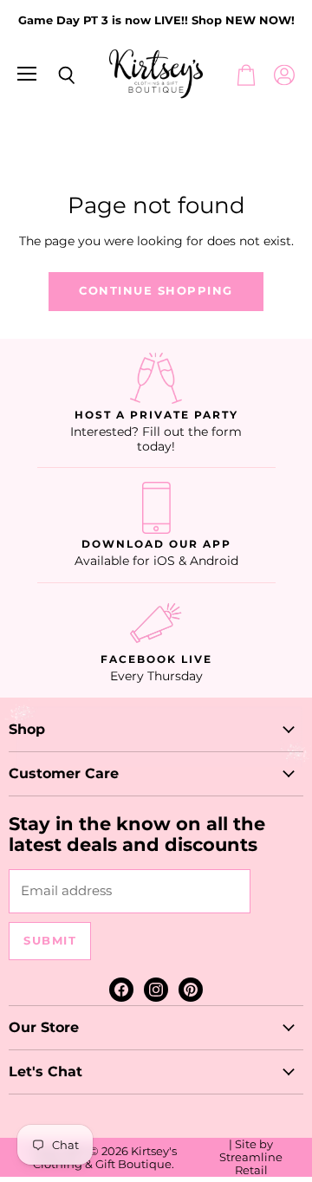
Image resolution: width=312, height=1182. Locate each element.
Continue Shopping (156, 290)
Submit (49, 940)
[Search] (53, 75)
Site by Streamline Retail (251, 1157)
